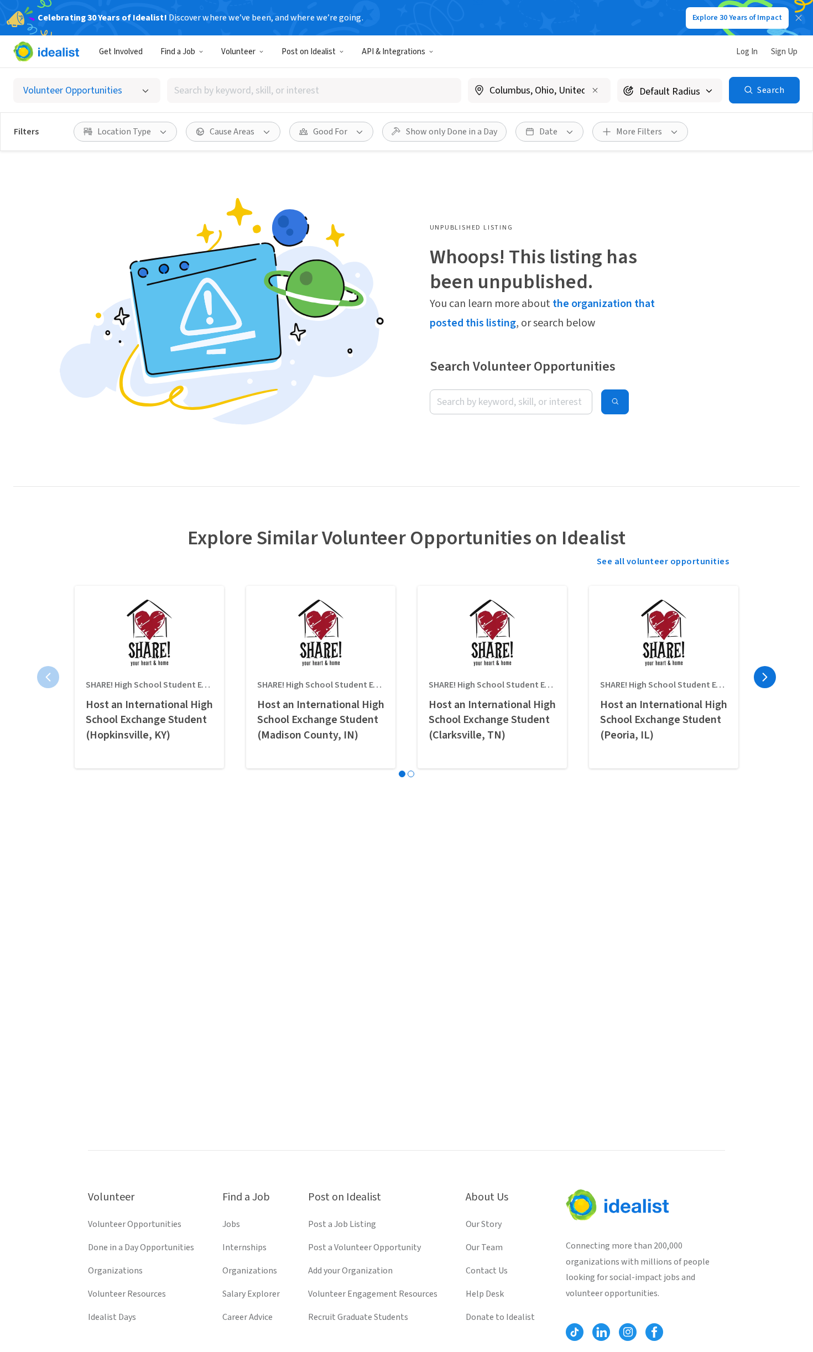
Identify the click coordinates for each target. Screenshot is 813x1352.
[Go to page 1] (402, 774)
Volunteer (238, 52)
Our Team (484, 1247)
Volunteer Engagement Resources (372, 1294)
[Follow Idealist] (574, 1332)
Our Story (484, 1224)
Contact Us (487, 1271)
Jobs (231, 1224)
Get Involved (121, 52)
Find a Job (177, 52)
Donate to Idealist (500, 1317)
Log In (747, 52)
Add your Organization (350, 1271)
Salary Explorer (251, 1294)
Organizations (115, 1271)
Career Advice (247, 1317)
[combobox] (314, 90)
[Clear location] (595, 90)
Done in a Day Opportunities (141, 1247)
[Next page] (765, 677)
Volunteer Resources (127, 1294)
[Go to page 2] (411, 774)
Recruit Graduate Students (358, 1317)
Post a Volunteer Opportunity (364, 1247)
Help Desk (485, 1294)
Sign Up (784, 52)
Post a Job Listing (342, 1224)
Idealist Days (112, 1317)
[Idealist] (46, 51)
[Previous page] (48, 677)
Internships (244, 1247)
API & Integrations (393, 52)
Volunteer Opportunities (134, 1224)
